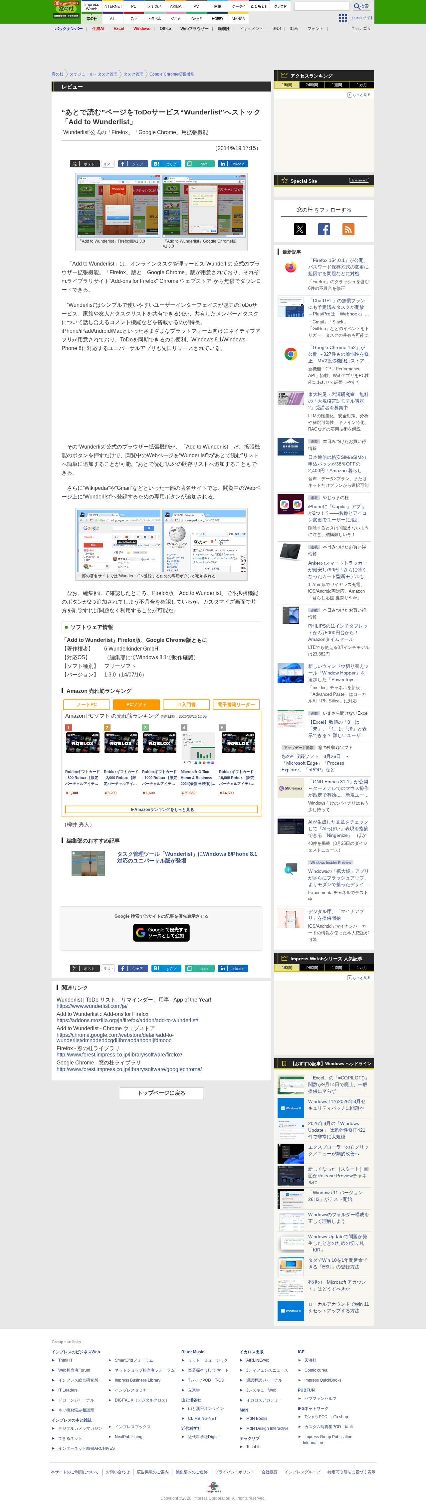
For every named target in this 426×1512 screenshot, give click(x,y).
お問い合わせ (118, 1472)
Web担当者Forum (74, 1370)
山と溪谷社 (191, 1400)
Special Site (304, 181)
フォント (315, 28)
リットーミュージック (208, 1360)
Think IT (65, 1360)
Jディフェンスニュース (267, 1370)
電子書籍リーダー (236, 704)
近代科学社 (191, 1428)
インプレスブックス (133, 1426)
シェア (137, 164)
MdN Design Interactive (267, 1428)
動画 (294, 28)
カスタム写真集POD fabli (329, 1426)
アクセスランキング (311, 76)
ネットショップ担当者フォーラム (145, 1370)
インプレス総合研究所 (78, 1380)
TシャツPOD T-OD (206, 1380)
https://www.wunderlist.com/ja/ (92, 1006)
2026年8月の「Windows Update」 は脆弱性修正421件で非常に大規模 (336, 1130)
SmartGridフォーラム (134, 1360)
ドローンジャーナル (76, 1400)
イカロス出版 (252, 1352)
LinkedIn (237, 164)
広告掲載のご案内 (153, 1472)
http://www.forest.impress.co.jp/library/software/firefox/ (119, 1054)
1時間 (287, 85)
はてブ (170, 164)
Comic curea (316, 1370)
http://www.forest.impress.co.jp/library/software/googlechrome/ (129, 1069)
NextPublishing (128, 1436)
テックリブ (250, 1438)
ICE (301, 1352)
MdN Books (256, 1418)
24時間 (312, 85)
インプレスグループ (302, 1472)
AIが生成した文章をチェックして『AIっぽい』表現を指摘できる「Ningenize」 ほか (338, 828)
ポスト (89, 164)
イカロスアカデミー (264, 1400)
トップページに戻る (161, 1093)
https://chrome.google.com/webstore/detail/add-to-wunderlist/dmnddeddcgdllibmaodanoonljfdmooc (115, 1037)
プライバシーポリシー (235, 1472)
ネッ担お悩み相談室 (76, 1410)
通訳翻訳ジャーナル (264, 1380)
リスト (108, 164)
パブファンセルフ (320, 1398)
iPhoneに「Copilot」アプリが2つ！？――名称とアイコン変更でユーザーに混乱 (337, 513)
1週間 (337, 85)
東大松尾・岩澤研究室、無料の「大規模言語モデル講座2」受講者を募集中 (338, 401)
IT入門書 (186, 704)
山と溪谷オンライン (206, 1408)
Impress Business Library (137, 1380)
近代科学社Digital (204, 1436)
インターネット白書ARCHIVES (86, 1448)
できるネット (70, 1438)
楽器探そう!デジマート (208, 1370)
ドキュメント (251, 28)
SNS (277, 28)
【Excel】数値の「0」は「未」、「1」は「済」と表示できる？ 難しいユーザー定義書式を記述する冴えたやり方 (338, 735)
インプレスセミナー (133, 1390)
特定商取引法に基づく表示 (351, 1472)
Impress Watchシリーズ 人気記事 (326, 958)
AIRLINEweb (258, 1360)
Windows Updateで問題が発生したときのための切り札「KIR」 (337, 1243)
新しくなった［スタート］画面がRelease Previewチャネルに (338, 1175)
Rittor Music (192, 1352)
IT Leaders (68, 1390)
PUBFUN (306, 1390)
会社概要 (270, 1472)
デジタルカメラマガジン (80, 1428)
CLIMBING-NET (202, 1418)
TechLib (253, 1446)
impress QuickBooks (323, 1380)
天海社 (311, 1360)
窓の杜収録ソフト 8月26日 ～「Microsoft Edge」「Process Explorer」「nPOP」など (316, 763)
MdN (244, 1410)
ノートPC (87, 704)
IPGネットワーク (313, 1408)
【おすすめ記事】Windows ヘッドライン (331, 1063)
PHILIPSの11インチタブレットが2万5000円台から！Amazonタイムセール (338, 632)
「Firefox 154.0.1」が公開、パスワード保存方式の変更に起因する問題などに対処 (338, 267)
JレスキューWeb (261, 1390)
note (204, 164)
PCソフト (136, 704)
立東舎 (194, 1390)
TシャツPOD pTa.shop (326, 1417)
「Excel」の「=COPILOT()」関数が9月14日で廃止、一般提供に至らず (338, 1084)
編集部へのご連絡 (192, 1472)
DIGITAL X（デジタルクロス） (142, 1400)
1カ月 (362, 85)
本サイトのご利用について (75, 1472)
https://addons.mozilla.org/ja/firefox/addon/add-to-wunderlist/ (127, 1020)
